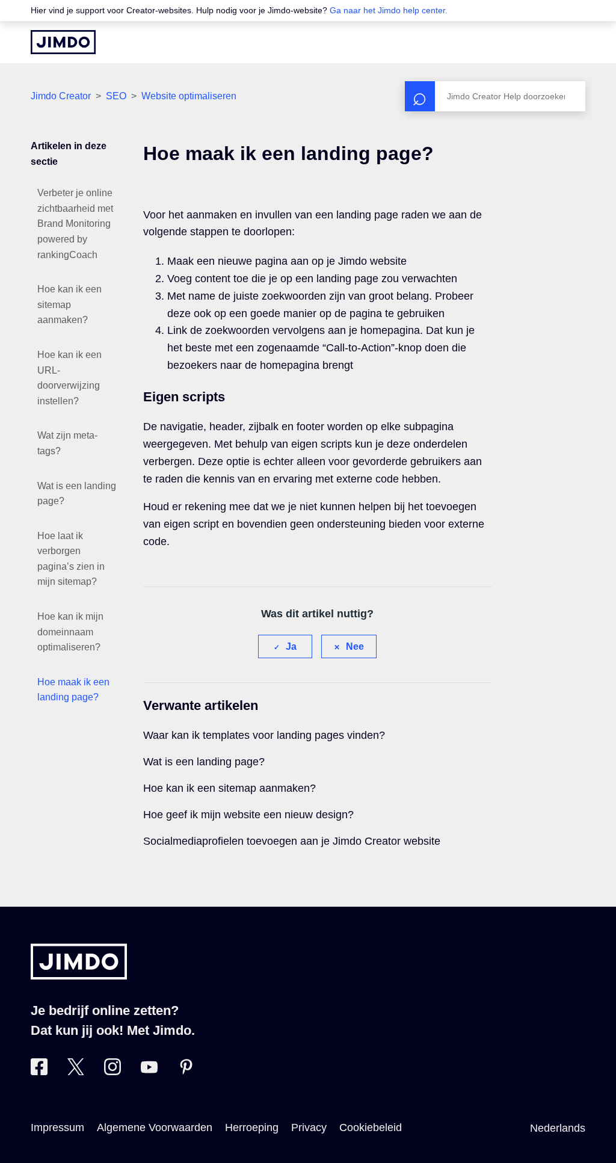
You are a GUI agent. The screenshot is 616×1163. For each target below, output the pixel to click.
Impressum (57, 1127)
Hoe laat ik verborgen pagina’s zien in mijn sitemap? (71, 559)
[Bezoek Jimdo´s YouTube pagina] (149, 1072)
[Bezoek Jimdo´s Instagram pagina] (112, 1072)
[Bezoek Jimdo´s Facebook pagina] (39, 1072)
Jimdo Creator (61, 96)
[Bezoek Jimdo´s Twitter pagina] (75, 1072)
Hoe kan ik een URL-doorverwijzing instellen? (69, 378)
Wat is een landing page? (76, 494)
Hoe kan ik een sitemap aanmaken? (69, 304)
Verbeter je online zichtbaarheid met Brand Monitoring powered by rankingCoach (75, 223)
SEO (116, 96)
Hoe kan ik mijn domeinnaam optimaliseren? (70, 631)
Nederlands (557, 1128)
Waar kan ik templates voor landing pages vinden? (264, 735)
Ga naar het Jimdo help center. (389, 10)
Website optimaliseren (188, 96)
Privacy (309, 1127)
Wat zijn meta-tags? (67, 443)
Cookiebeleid (370, 1127)
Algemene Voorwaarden (154, 1127)
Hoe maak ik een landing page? (73, 690)
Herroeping (252, 1127)
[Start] (63, 42)
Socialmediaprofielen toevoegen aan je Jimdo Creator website (291, 841)
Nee (355, 646)
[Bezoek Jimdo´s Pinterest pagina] (185, 1072)
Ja (291, 646)
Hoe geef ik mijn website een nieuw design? (248, 815)
